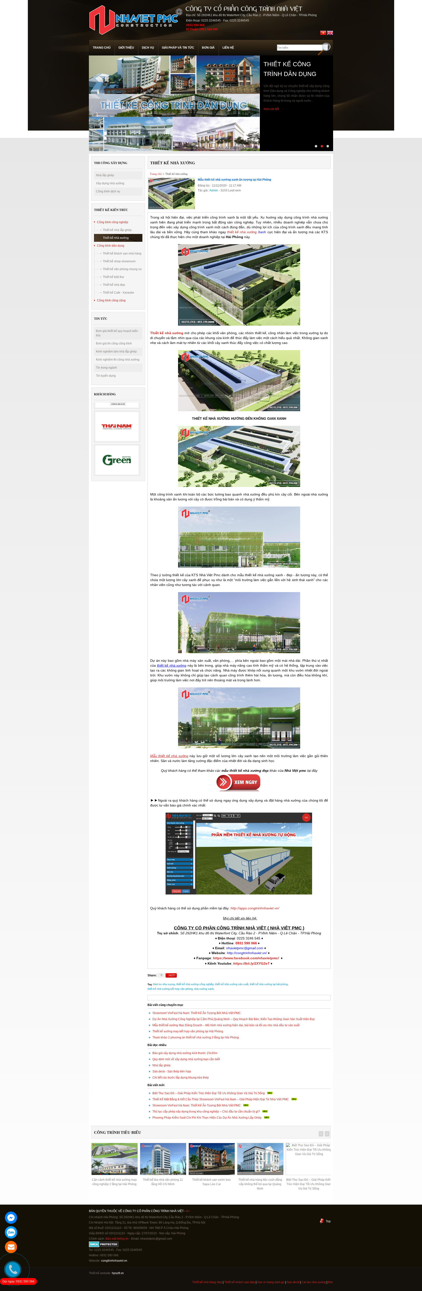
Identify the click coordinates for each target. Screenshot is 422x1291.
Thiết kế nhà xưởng (116, 238)
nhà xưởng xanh (204, 988)
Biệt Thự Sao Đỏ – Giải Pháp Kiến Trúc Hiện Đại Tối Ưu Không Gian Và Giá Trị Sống (208, 1093)
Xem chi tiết (271, 128)
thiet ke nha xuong (164, 984)
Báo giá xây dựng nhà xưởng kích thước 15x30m (184, 1053)
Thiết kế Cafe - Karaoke (118, 292)
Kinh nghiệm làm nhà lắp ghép (116, 351)
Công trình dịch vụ (108, 191)
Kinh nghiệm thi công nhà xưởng (117, 359)
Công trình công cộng (111, 300)
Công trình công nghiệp (112, 222)
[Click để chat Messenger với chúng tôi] (11, 1218)
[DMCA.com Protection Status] (103, 1246)
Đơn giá (208, 47)
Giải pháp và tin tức (178, 47)
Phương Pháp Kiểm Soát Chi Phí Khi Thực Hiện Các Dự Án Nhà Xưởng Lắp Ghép (207, 1117)
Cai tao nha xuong (280, 1282)
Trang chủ (102, 47)
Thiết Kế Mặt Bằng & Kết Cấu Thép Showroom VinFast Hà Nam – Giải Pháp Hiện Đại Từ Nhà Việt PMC (220, 1099)
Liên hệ (228, 47)
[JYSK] (117, 426)
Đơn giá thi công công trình (114, 343)
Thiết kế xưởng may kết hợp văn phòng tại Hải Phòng (187, 1031)
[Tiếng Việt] (323, 35)
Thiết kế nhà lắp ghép (117, 230)
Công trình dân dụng (110, 245)
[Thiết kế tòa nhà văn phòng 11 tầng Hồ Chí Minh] (114, 1159)
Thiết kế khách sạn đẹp (206, 1282)
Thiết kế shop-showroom (119, 261)
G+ (188, 1211)
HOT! (172, 975)
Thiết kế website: (100, 1273)
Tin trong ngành (106, 367)
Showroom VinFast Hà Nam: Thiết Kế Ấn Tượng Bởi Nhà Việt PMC (196, 1013)
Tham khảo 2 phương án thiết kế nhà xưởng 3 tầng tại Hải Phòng (195, 1037)
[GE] (117, 459)
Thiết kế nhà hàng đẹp (174, 1282)
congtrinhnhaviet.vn (114, 1260)
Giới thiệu (126, 47)
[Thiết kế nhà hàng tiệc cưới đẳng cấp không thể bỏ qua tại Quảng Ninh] (211, 1159)
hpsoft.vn (117, 1273)
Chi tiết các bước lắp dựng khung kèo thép (180, 1077)
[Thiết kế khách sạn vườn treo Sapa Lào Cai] (163, 1159)
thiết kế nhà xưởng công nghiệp (195, 984)
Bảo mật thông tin (117, 1238)
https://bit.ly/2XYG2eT (251, 963)
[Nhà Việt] (135, 37)
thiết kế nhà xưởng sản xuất (231, 984)
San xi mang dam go (237, 1282)
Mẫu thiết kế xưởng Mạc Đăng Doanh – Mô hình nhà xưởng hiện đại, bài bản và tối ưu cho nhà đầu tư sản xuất (225, 1025)
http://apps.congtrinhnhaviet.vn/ (255, 908)
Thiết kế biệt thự (113, 277)
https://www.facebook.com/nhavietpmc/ (246, 958)
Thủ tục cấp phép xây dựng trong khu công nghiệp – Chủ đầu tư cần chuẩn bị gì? (206, 1111)
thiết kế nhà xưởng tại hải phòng (269, 984)
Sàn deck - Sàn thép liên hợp (171, 1071)
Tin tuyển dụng (106, 375)
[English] (330, 35)
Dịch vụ (148, 47)
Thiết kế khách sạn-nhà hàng (122, 253)
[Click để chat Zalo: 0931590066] (11, 1232)
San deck (259, 1282)
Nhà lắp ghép (105, 175)
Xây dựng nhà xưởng (110, 183)
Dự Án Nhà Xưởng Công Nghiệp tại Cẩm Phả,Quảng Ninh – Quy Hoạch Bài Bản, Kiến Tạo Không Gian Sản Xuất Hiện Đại (233, 1019)
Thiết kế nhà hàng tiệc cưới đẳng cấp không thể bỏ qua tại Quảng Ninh (211, 1184)
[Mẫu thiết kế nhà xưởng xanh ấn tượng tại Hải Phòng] (171, 208)
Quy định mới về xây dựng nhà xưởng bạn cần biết (186, 1059)
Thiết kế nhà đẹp (114, 285)
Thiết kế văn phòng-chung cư (122, 269)
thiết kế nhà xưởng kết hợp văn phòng (170, 988)
